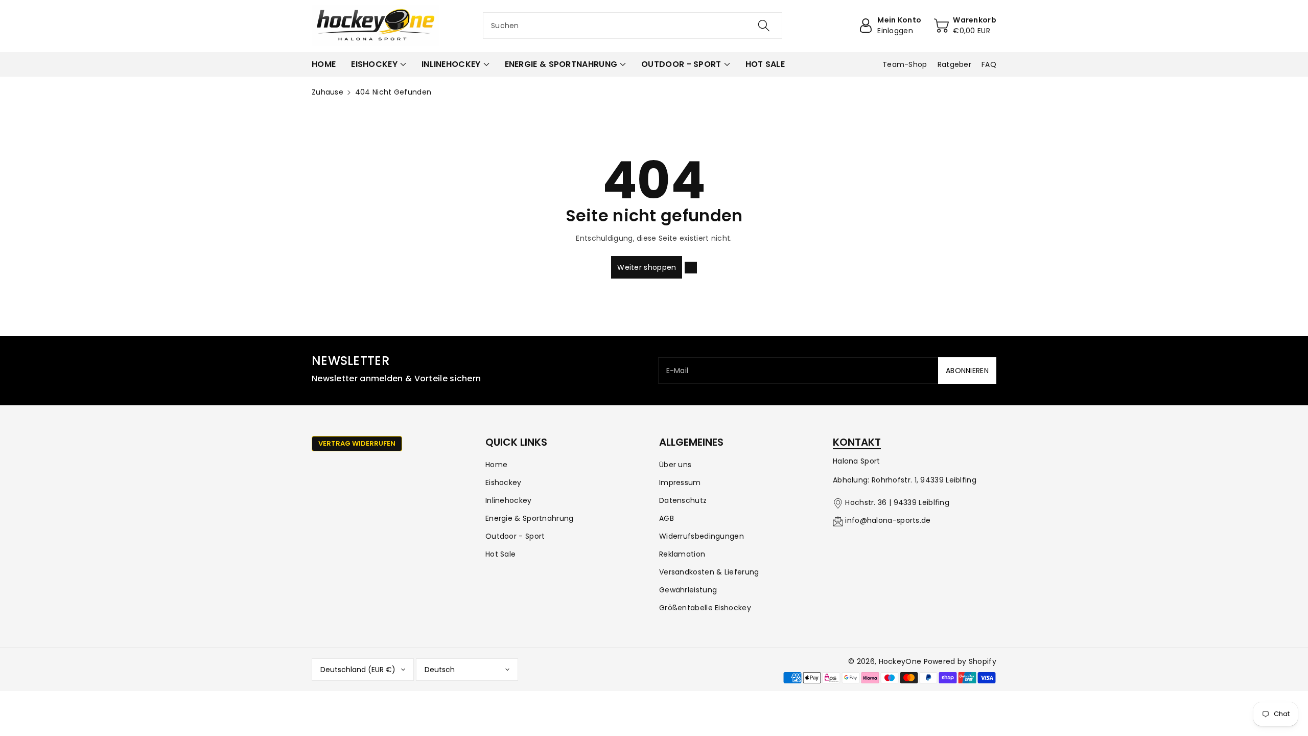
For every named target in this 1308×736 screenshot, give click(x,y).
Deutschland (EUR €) (357, 669)
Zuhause (327, 92)
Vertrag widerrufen (356, 443)
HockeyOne (900, 661)
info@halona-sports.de (887, 520)
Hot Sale (500, 554)
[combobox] (632, 25)
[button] (378, 64)
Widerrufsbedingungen (701, 536)
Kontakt (857, 442)
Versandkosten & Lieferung (709, 572)
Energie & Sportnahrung (529, 518)
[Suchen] (764, 25)
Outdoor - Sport (515, 536)
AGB (666, 518)
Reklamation (682, 554)
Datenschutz (683, 500)
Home (496, 464)
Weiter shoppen (646, 267)
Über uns (675, 464)
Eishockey (503, 482)
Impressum (680, 482)
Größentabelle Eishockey (705, 608)
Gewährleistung (688, 590)
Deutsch (440, 669)
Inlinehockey (508, 500)
